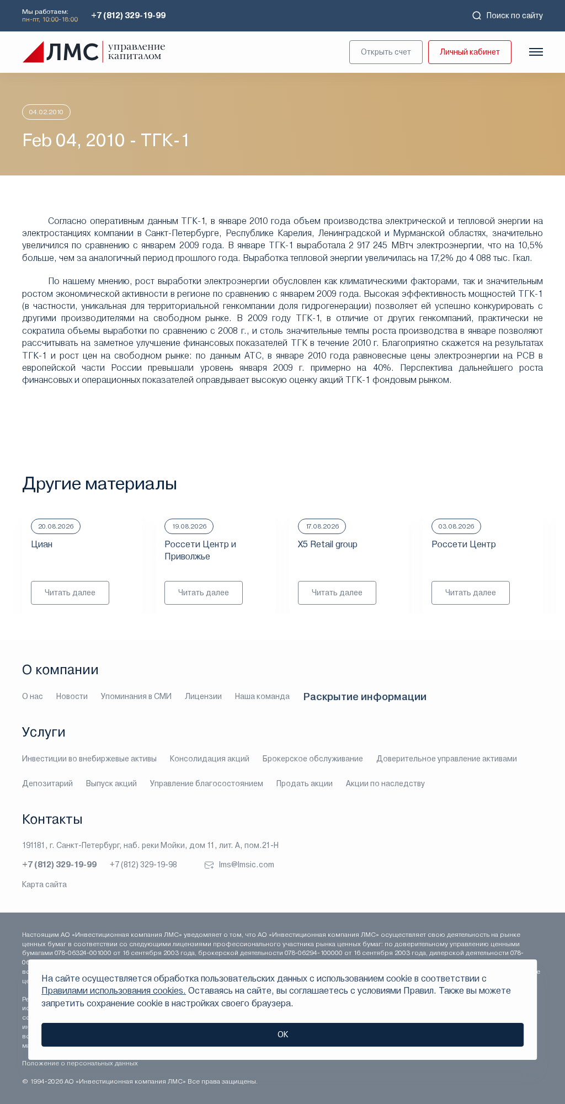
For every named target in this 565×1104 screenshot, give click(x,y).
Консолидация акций (209, 758)
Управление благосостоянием (206, 783)
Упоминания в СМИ (136, 696)
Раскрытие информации (365, 696)
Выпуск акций (111, 783)
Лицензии (203, 696)
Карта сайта (44, 884)
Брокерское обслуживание (313, 758)
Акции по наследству (385, 783)
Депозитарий (47, 783)
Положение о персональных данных (80, 1063)
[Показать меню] (536, 52)
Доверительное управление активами (446, 758)
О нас (32, 696)
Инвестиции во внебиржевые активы (89, 758)
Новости (72, 696)
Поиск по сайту (515, 15)
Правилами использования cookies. (113, 990)
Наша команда (262, 696)
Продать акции (304, 783)
